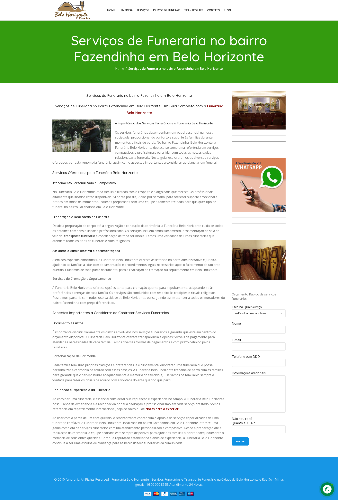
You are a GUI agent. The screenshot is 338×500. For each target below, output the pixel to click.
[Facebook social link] (263, 10)
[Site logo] (71, 10)
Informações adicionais (249, 373)
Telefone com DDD (246, 356)
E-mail (236, 340)
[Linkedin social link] (278, 10)
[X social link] (268, 10)
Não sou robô (243, 421)
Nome (236, 323)
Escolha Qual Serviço (247, 307)
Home (119, 68)
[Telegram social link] (283, 10)
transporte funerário (79, 236)
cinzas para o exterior (162, 409)
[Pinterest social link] (273, 10)
